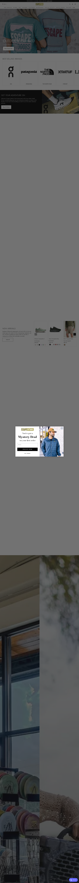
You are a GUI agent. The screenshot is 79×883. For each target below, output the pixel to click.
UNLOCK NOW (27, 449)
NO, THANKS (27, 453)
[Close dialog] (62, 428)
